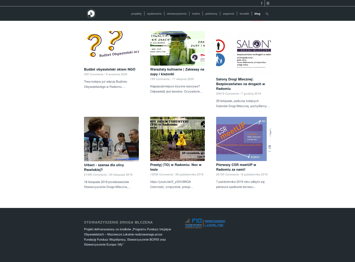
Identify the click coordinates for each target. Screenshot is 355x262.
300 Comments (94, 74)
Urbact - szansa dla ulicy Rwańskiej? (104, 167)
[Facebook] (262, 3)
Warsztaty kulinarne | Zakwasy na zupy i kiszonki (177, 71)
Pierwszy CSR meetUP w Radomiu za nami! (236, 167)
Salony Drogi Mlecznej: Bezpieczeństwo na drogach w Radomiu (240, 84)
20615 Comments (227, 93)
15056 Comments (161, 174)
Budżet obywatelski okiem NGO (109, 69)
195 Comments (160, 79)
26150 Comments (227, 174)
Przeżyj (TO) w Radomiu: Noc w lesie (176, 167)
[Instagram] (268, 3)
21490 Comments (95, 174)
